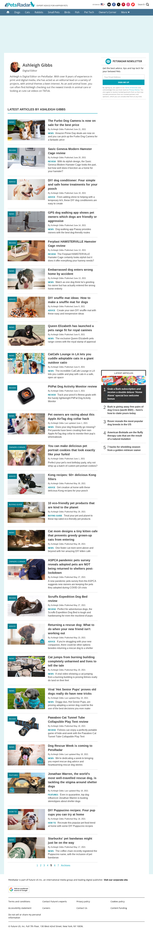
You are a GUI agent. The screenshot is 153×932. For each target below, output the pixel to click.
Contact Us (81, 908)
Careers (46, 908)
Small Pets (54, 12)
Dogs (17, 12)
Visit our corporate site (116, 879)
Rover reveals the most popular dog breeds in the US (125, 423)
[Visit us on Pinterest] (123, 4)
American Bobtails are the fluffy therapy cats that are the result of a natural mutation (125, 435)
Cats (27, 12)
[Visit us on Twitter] (118, 4)
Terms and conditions (19, 901)
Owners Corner (17, 447)
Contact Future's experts (54, 901)
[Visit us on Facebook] (114, 4)
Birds (67, 12)
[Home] (8, 12)
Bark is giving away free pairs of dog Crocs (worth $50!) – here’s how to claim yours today (125, 410)
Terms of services (131, 87)
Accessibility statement (19, 908)
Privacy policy (83, 901)
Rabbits (39, 12)
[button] (143, 4)
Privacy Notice (134, 90)
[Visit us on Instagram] (128, 4)
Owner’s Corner (107, 12)
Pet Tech (89, 12)
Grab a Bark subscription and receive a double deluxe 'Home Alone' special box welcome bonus (124, 394)
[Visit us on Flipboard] (133, 4)
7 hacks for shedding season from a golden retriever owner (124, 448)
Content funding (119, 908)
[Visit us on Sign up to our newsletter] (109, 4)
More (124, 12)
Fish (77, 12)
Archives (65, 865)
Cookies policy (118, 901)
